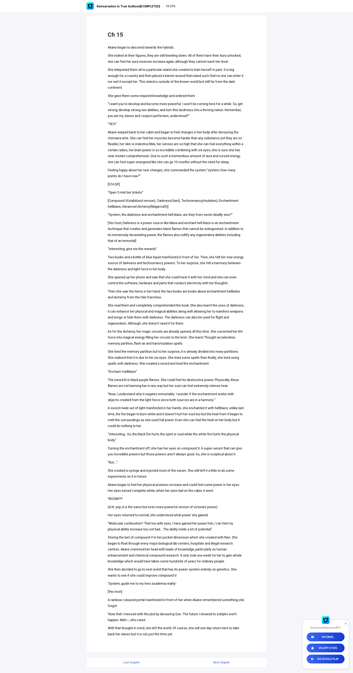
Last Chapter (131, 662)
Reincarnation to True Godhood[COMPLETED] (128, 6)
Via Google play (328, 659)
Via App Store (328, 648)
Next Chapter (221, 662)
